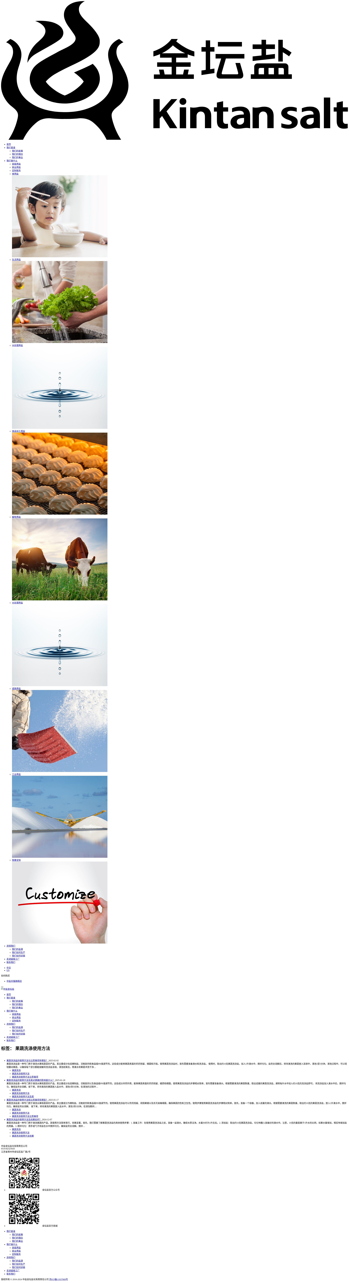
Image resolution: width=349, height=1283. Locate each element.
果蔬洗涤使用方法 (20, 1073)
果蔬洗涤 (16, 1070)
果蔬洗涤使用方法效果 (23, 1136)
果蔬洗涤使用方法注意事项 (25, 1077)
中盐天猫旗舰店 (14, 981)
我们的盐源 (17, 949)
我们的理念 (17, 154)
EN (8, 970)
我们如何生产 (18, 952)
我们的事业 (17, 157)
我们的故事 (17, 151)
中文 (9, 968)
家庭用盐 (16, 1014)
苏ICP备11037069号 (58, 1279)
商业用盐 (16, 1017)
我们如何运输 (18, 956)
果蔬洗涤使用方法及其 (23, 1096)
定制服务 (16, 1021)
